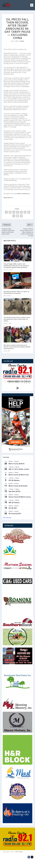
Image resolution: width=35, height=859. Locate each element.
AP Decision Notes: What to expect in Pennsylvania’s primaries (16, 292)
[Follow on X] (32, 857)
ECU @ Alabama (14, 480)
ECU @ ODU (13, 508)
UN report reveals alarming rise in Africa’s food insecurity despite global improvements (17, 346)
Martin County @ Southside (18, 486)
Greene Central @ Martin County (20, 497)
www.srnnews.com (23, 194)
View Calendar (7, 517)
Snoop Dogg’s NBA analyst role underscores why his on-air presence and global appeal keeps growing (16, 265)
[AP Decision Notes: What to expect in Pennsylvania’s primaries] (17, 280)
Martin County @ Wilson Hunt (19, 475)
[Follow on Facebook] (29, 857)
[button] (17, 388)
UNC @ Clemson (14, 502)
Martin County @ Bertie (17, 464)
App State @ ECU (14, 491)
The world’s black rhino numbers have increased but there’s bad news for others (17, 319)
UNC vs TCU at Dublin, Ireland (19, 469)
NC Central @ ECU (15, 513)
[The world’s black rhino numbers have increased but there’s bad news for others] (17, 306)
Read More (7, 198)
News (22, 41)
